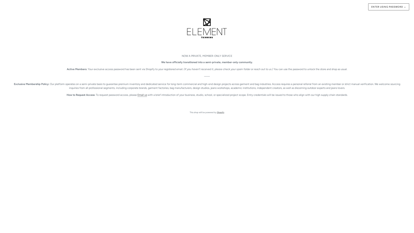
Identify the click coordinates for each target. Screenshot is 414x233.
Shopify (220, 112)
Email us (142, 94)
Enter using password (388, 7)
